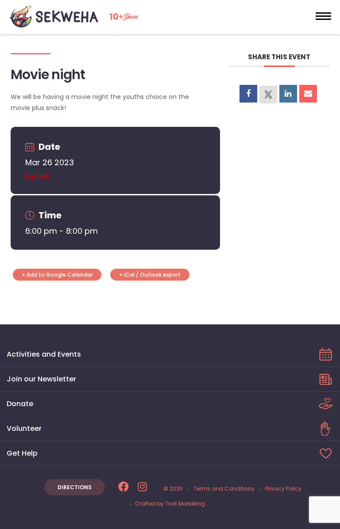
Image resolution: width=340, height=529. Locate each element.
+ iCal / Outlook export (150, 274)
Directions (75, 487)
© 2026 (173, 488)
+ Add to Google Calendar (57, 274)
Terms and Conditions (224, 488)
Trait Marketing (185, 503)
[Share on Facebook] (248, 94)
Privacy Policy (283, 488)
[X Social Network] (268, 94)
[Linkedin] (288, 94)
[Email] (308, 94)
